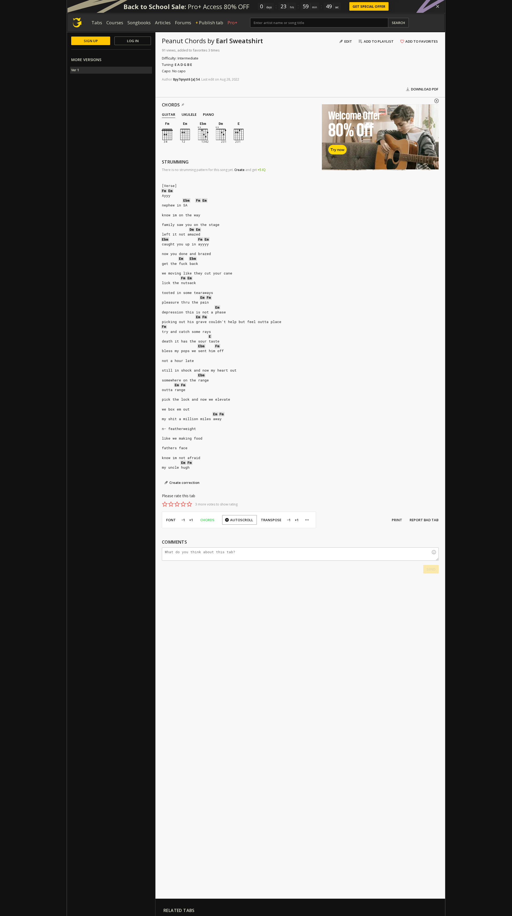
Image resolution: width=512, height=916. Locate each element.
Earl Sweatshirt (239, 40)
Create (239, 170)
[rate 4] (183, 504)
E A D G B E (183, 64)
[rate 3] (177, 504)
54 (198, 79)
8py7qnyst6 (181, 79)
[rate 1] (165, 504)
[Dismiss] (437, 6)
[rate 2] (171, 504)
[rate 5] (189, 504)
